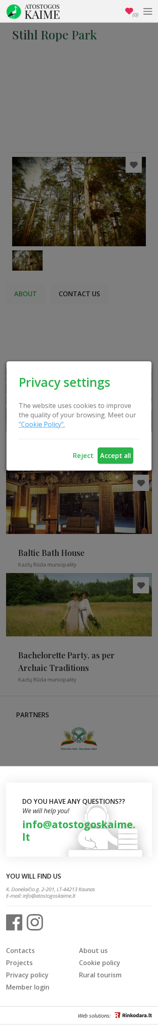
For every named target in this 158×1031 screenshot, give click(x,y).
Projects (19, 962)
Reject (83, 455)
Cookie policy (99, 962)
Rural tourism (100, 974)
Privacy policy (27, 974)
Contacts (20, 950)
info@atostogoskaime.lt (78, 830)
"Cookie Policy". (42, 424)
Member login (27, 987)
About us (93, 950)
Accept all (115, 455)
